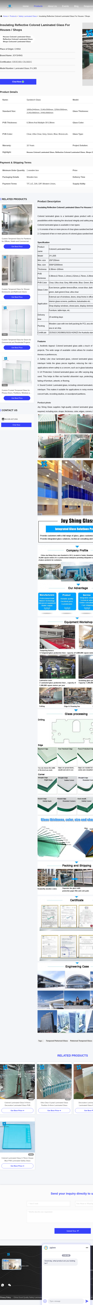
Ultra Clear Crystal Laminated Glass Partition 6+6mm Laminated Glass (54, 1104)
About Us (52, 6)
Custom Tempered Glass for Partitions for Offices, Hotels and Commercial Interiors (16, 241)
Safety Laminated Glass (28, 16)
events (65, 6)
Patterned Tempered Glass (81, 1041)
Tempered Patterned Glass (57, 1041)
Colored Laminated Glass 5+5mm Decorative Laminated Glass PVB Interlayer (17, 1104)
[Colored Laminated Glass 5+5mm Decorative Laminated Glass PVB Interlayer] (17, 1081)
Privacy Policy (5, 1297)
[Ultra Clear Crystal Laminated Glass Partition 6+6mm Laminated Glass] (54, 1081)
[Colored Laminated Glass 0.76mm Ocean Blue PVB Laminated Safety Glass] (17, 1137)
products (13, 16)
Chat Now (16, 82)
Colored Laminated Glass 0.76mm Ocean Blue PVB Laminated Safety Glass (17, 1159)
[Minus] (86, 1247)
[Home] (10, 6)
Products (38, 6)
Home (26, 6)
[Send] (87, 1301)
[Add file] (45, 1301)
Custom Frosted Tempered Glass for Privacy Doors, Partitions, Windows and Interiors (17, 393)
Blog (76, 6)
